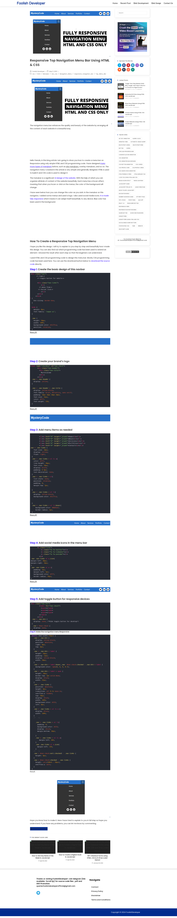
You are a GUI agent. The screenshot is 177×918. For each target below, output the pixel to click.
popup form (131, 200)
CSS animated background (127, 161)
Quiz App (140, 200)
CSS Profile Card (124, 167)
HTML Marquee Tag (139, 174)
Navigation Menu (124, 193)
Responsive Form (124, 206)
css (33, 74)
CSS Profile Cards (138, 167)
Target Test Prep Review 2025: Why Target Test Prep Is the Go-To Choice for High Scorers (135, 85)
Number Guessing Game (126, 197)
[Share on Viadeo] (128, 69)
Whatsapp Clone (124, 229)
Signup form (122, 216)
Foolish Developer (38, 71)
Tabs (133, 226)
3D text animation (124, 138)
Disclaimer (95, 895)
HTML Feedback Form (125, 174)
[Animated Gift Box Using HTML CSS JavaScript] (121, 96)
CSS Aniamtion (123, 158)
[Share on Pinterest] (128, 65)
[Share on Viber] (137, 65)
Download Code (39, 828)
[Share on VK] (141, 65)
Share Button (123, 213)
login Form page (140, 187)
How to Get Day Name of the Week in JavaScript (42, 857)
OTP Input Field (140, 197)
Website (140, 226)
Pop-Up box (122, 200)
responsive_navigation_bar (83, 74)
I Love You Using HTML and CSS (128, 177)
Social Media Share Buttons (127, 222)
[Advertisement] (70, 145)
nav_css (54, 74)
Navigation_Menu (66, 74)
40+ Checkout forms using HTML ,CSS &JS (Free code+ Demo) (97, 858)
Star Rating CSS (124, 226)
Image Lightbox (138, 180)
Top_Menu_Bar (101, 74)
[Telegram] (38, 893)
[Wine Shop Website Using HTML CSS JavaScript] (121, 105)
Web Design (156, 3)
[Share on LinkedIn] (133, 65)
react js (121, 203)
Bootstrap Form (138, 145)
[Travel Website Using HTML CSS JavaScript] (121, 123)
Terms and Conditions (100, 900)
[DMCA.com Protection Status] (132, 251)
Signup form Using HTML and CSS (129, 219)
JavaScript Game (124, 184)
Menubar (46, 74)
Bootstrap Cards (124, 145)
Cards (128, 148)
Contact (94, 887)
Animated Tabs (123, 142)
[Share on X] (119, 65)
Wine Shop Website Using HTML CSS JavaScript (135, 104)
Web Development (141, 3)
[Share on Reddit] (119, 69)
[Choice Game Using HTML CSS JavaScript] (121, 114)
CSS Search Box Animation (127, 171)
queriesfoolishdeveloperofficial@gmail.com (55, 886)
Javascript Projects (125, 187)
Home (115, 3)
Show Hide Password (136, 213)
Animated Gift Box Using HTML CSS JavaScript (134, 95)
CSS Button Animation (126, 164)
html (38, 74)
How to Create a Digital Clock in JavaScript (70, 856)
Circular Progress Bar (126, 151)
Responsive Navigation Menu (127, 210)
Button (121, 148)
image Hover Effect (125, 180)
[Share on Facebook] (124, 65)
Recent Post (125, 3)
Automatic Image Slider (138, 142)
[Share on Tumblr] (124, 69)
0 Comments (139, 89)
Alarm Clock (137, 138)
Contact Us (168, 3)
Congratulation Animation (127, 154)
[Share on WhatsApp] (133, 69)
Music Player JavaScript (126, 190)
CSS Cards (139, 164)
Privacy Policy (97, 891)
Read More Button (132, 203)
